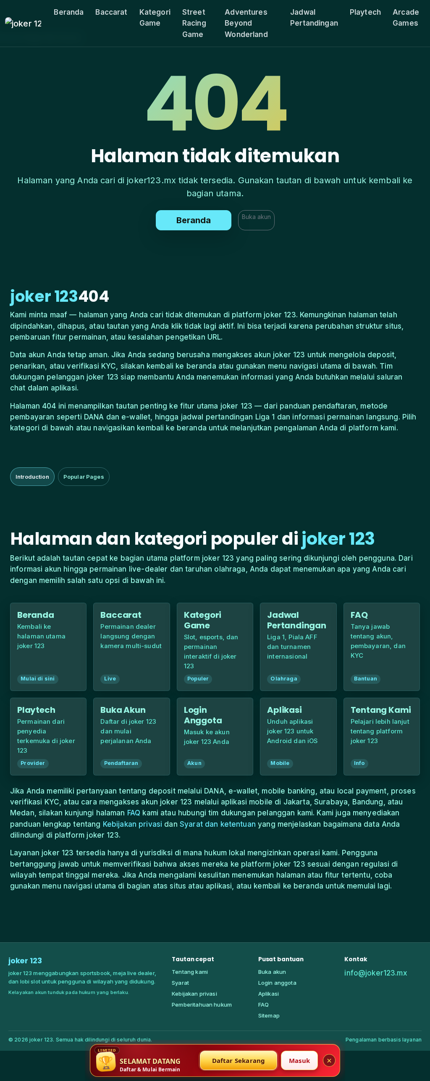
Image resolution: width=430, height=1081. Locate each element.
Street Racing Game (194, 23)
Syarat (180, 982)
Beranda (69, 12)
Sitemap (269, 1015)
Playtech (365, 12)
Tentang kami (190, 971)
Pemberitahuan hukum (202, 1004)
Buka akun (256, 216)
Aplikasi (268, 993)
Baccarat (111, 12)
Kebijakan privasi (133, 824)
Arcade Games (406, 17)
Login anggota (277, 982)
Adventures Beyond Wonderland (246, 23)
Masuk (299, 1060)
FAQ (133, 813)
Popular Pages (83, 476)
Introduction (32, 476)
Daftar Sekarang (238, 1060)
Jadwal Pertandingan (314, 17)
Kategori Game (154, 17)
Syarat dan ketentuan (218, 824)
